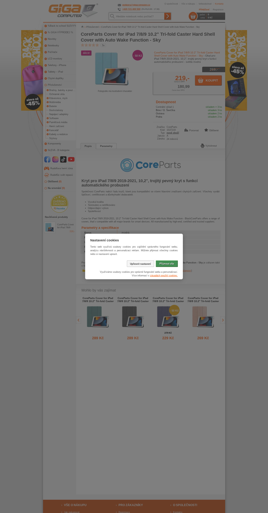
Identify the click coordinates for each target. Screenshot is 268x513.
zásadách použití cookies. (164, 275)
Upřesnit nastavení (140, 264)
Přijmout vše (167, 263)
